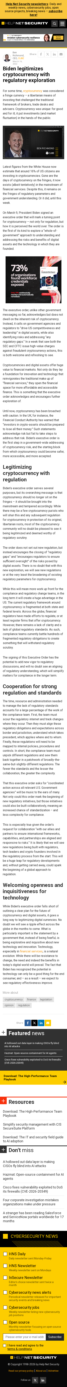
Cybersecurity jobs (24, 1307)
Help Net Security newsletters (27, 4)
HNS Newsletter (22, 1266)
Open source (19, 1322)
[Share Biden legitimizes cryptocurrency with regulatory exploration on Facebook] (41, 54)
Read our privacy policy (21, 1370)
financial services (31, 951)
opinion (9, 1005)
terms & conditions (19, 1349)
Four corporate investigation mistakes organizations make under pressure (31, 1202)
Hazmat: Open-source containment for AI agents (30, 1053)
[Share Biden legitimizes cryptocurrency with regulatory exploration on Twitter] (47, 54)
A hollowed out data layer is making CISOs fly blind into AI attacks (29, 1164)
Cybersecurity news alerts (30, 1292)
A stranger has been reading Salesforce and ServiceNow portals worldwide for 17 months (33, 1217)
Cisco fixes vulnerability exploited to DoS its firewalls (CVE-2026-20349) (33, 1189)
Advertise (53, 1370)
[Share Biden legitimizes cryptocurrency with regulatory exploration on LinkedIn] (54, 54)
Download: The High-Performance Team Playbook (30, 1077)
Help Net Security (49, 1364)
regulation (24, 1005)
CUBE (21, 58)
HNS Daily (17, 1254)
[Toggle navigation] (62, 23)
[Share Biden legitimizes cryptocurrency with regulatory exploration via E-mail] (61, 54)
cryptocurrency (32, 91)
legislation (46, 999)
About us (41, 1370)
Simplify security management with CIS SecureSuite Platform (32, 1126)
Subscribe (55, 1337)
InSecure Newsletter (26, 1277)
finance (31, 999)
